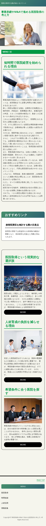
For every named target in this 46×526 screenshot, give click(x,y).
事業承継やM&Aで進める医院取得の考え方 (22, 13)
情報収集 (4, 508)
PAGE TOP (41, 480)
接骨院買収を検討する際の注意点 (22, 224)
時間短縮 (4, 498)
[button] (23, 52)
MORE (23, 312)
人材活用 (4, 503)
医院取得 (4, 492)
